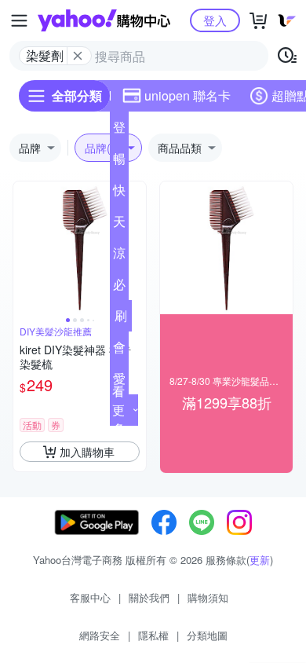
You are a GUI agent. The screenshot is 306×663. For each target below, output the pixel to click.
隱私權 (153, 635)
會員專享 (119, 350)
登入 (215, 20)
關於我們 (149, 597)
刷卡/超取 (121, 319)
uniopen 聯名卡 (187, 95)
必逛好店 (119, 287)
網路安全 (99, 635)
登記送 (119, 130)
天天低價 (119, 224)
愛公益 (119, 381)
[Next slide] (136, 248)
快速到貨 (119, 193)
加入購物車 (87, 452)
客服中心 (90, 597)
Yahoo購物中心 (104, 20)
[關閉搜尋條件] (78, 56)
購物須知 (208, 597)
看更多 (118, 410)
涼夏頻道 (119, 256)
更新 (260, 559)
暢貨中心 (119, 161)
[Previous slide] (23, 248)
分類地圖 (207, 635)
